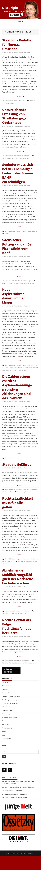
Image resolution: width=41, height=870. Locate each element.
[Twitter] (4, 770)
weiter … (20, 96)
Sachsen (29, 283)
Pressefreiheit (23, 283)
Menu (20, 21)
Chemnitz (32, 101)
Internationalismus (7, 707)
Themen (4, 735)
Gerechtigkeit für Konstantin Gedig (12, 790)
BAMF (6, 233)
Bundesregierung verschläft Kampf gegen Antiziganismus (18, 787)
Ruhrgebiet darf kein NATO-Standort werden (14, 797)
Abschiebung (21, 492)
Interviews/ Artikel (7, 492)
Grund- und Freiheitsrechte (12, 281)
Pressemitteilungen (19, 101)
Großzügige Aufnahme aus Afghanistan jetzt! (14, 794)
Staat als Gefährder (17, 464)
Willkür (4, 564)
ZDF (34, 283)
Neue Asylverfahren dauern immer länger (13, 296)
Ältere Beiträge (8, 670)
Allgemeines (8, 458)
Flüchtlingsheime (14, 663)
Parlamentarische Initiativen (22, 156)
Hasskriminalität (6, 158)
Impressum (31, 853)
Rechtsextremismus (30, 663)
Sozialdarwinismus (24, 158)
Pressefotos (5, 724)
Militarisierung (6, 714)
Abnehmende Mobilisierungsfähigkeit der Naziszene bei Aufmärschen (17, 576)
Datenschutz (5, 693)
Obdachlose (15, 158)
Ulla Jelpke (10, 8)
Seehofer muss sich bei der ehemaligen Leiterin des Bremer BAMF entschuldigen (17, 173)
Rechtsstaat (29, 561)
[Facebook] (10, 770)
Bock (3, 283)
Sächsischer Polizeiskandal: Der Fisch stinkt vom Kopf (17, 246)
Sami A (27, 492)
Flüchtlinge (5, 663)
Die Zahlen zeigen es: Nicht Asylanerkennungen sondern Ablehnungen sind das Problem (17, 387)
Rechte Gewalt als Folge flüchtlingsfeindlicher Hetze (16, 626)
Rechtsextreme (22, 613)
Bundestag (5, 689)
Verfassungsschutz (7, 738)
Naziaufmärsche (6, 613)
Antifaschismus (9, 101)
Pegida (12, 283)
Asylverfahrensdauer (20, 370)
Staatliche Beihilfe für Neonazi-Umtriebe (16, 44)
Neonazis (4, 103)
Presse (24, 231)
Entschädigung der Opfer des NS (11, 696)
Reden (4, 731)
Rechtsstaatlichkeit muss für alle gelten (17, 502)
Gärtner (8, 283)
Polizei (17, 283)
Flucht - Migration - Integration (13, 231)
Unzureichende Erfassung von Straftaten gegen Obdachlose (15, 116)
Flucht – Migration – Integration (11, 700)
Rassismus (11, 103)
